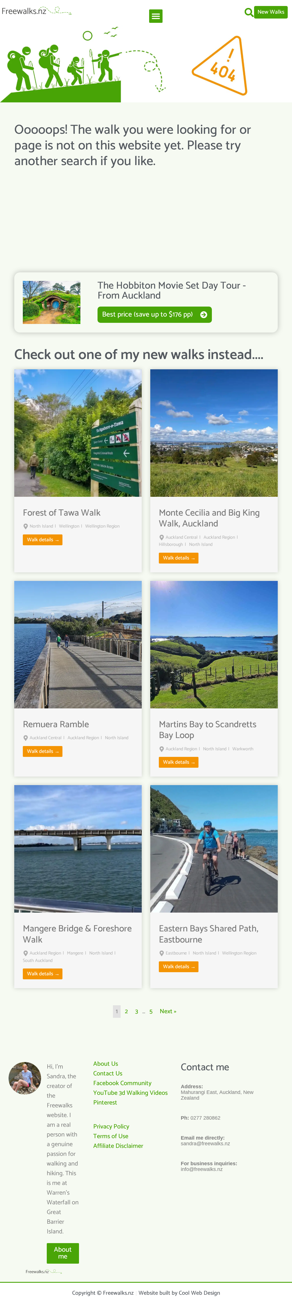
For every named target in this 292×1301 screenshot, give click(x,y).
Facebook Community (122, 1083)
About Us (105, 1064)
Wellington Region (102, 526)
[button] (156, 16)
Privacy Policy (111, 1127)
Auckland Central (182, 537)
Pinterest (105, 1103)
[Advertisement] (146, 215)
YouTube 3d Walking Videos (130, 1093)
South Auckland (37, 960)
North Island (41, 526)
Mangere (75, 953)
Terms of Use (110, 1136)
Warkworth (243, 749)
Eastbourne (176, 953)
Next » (168, 1011)
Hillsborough (171, 544)
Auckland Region (219, 537)
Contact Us (107, 1074)
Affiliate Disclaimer (118, 1146)
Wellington (69, 526)
